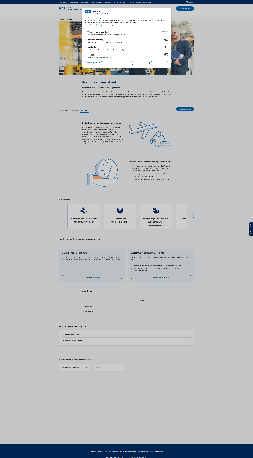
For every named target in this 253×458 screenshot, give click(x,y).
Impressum (107, 25)
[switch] (166, 39)
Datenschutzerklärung (92, 25)
